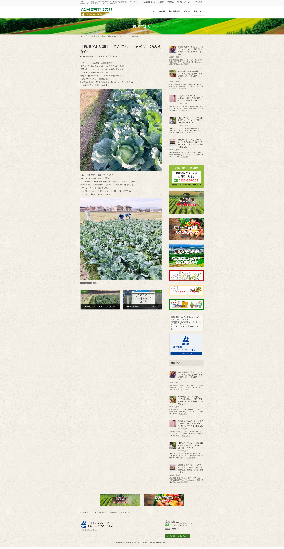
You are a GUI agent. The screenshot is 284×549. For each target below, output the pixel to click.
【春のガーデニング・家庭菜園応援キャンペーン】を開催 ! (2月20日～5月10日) (190, 120)
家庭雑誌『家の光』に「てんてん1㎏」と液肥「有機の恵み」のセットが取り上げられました (190, 98)
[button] (177, 536)
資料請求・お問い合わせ (184, 2)
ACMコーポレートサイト (89, 530)
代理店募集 (170, 2)
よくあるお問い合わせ (148, 2)
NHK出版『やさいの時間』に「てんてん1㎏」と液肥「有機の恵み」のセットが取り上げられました (190, 74)
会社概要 (161, 2)
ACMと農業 (198, 2)
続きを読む (184, 64)
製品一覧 (123, 513)
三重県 (95, 283)
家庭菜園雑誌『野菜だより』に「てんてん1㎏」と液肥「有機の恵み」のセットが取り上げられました (190, 50)
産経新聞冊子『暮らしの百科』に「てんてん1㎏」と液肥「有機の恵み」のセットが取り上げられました (190, 143)
